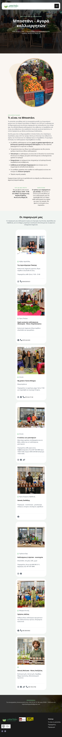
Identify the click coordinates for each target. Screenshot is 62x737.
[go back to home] (9, 719)
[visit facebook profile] (2, 731)
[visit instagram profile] (5, 731)
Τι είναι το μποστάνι (54, 722)
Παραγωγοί (51, 727)
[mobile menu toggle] (56, 6)
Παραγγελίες (52, 724)
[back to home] (11, 6)
